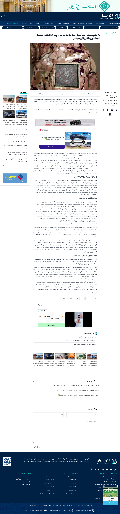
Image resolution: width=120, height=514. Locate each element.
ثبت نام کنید (110, 503)
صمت (74, 23)
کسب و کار (65, 23)
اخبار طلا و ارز (72, 479)
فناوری (82, 23)
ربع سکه (99, 28)
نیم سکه (115, 28)
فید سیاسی (110, 33)
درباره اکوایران (24, 482)
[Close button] (117, 486)
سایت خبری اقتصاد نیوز (107, 482)
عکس (30, 23)
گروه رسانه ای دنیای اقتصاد (107, 476)
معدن (59, 23)
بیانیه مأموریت (24, 484)
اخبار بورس (49, 476)
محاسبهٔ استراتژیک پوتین (109, 100)
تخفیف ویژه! (51, 325)
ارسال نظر (37, 447)
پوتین (82, 299)
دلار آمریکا (17, 28)
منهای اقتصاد (49, 23)
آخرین (25, 130)
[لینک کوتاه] (42, 305)
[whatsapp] (103, 110)
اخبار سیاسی (49, 487)
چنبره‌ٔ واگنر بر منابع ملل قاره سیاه (109, 96)
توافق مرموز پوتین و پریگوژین (87, 337)
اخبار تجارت (49, 479)
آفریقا (76, 299)
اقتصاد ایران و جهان (114, 23)
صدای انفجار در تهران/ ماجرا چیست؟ (17, 141)
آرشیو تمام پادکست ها (46, 494)
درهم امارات (70, 28)
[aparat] (96, 469)
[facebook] (107, 110)
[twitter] (116, 110)
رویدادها (24, 23)
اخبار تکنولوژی (72, 490)
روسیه (94, 299)
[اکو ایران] (110, 16)
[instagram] (115, 469)
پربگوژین (64, 299)
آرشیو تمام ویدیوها (71, 494)
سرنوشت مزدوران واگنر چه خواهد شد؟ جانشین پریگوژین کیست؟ (78, 340)
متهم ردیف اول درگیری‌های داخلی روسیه (84, 344)
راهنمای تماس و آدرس (22, 479)
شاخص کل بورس (37, 28)
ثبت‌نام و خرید (52, 147)
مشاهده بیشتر (7, 165)
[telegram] (112, 110)
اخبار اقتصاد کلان (72, 476)
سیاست (90, 23)
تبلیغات (26, 476)
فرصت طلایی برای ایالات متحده (109, 104)
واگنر (70, 299)
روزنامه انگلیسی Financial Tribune (104, 484)
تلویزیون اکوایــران (12, 23)
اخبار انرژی (73, 483)
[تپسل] (40, 130)
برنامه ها (38, 23)
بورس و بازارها (100, 23)
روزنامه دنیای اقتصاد (108, 479)
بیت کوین (54, 28)
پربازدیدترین (19, 130)
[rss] (92, 469)
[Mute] (70, 326)
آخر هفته (49, 490)
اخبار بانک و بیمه (72, 487)
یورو (84, 28)
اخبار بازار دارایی (48, 483)
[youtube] (107, 469)
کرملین (88, 299)
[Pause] (67, 326)
